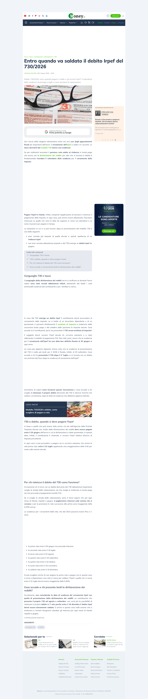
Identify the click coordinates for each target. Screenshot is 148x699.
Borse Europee (95, 667)
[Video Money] (93, 22)
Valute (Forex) (95, 677)
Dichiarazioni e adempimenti (43, 57)
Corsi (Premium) (80, 667)
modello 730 (46, 148)
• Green (113, 23)
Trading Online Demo (81, 663)
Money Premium (64, 667)
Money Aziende (64, 670)
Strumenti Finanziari (81, 659)
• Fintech (107, 23)
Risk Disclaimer (112, 667)
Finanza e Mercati (97, 659)
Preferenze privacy (113, 677)
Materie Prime (95, 673)
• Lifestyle (120, 23)
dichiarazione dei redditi (50, 155)
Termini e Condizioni (113, 670)
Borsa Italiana (95, 663)
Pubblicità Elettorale (65, 677)
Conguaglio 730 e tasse (39, 255)
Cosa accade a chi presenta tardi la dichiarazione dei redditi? (55, 267)
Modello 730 (31, 627)
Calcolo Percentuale (81, 677)
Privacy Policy (111, 673)
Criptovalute (79, 673)
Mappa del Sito (63, 663)
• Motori (100, 23)
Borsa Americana (96, 670)
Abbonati (115, 16)
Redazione (110, 663)
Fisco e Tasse (28, 57)
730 (55, 57)
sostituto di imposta (67, 324)
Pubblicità (62, 673)
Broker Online (79, 670)
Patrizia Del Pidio (31, 73)
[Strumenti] (89, 22)
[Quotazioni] (82, 22)
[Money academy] (85, 22)
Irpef (69, 144)
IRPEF (42, 627)
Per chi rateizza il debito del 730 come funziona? (50, 263)
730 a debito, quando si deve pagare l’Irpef (48, 259)
